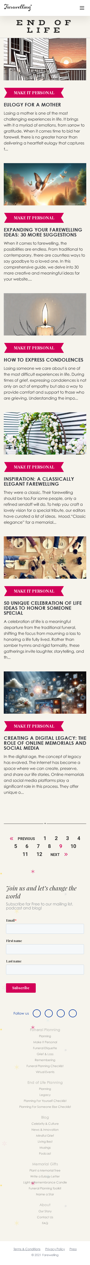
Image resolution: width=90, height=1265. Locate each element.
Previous (26, 839)
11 (25, 854)
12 (39, 854)
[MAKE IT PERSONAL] (34, 100)
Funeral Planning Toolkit (45, 1188)
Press (73, 1249)
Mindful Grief (45, 1135)
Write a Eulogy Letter (45, 1176)
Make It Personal (45, 1042)
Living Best (45, 1141)
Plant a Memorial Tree (45, 1170)
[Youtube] (73, 1013)
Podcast (45, 1153)
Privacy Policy (55, 1249)
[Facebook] (37, 1013)
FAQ (45, 1223)
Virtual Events (45, 1072)
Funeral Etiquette (45, 1048)
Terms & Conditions (27, 1249)
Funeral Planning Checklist (45, 1066)
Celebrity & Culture (45, 1123)
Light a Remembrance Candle (45, 1182)
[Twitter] (49, 1013)
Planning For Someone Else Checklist (45, 1107)
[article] (45, 59)
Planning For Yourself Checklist (45, 1101)
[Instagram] (61, 1013)
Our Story (45, 1211)
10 (73, 846)
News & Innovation (45, 1129)
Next (55, 855)
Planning (45, 1036)
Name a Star (45, 1194)
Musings (45, 1147)
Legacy (45, 1095)
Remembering (45, 1060)
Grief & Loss (45, 1054)
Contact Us (45, 1217)
